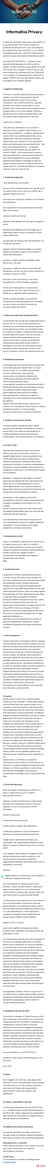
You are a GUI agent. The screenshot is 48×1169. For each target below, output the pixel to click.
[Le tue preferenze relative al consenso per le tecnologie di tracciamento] (2, 877)
